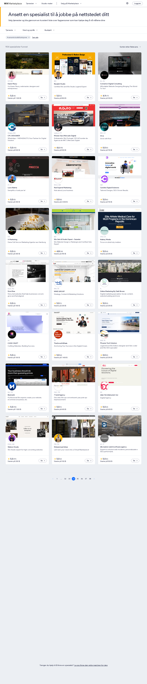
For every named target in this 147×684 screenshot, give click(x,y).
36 (82, 479)
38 (90, 479)
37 (86, 479)
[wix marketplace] (13, 3)
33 (69, 479)
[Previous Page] (53, 478)
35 (78, 479)
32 (65, 479)
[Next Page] (94, 478)
